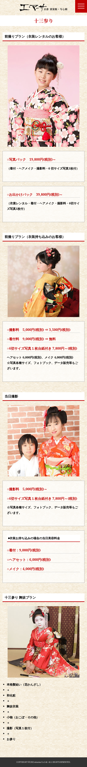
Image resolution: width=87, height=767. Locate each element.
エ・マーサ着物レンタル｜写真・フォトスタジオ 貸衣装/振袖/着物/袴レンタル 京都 (44, 8)
